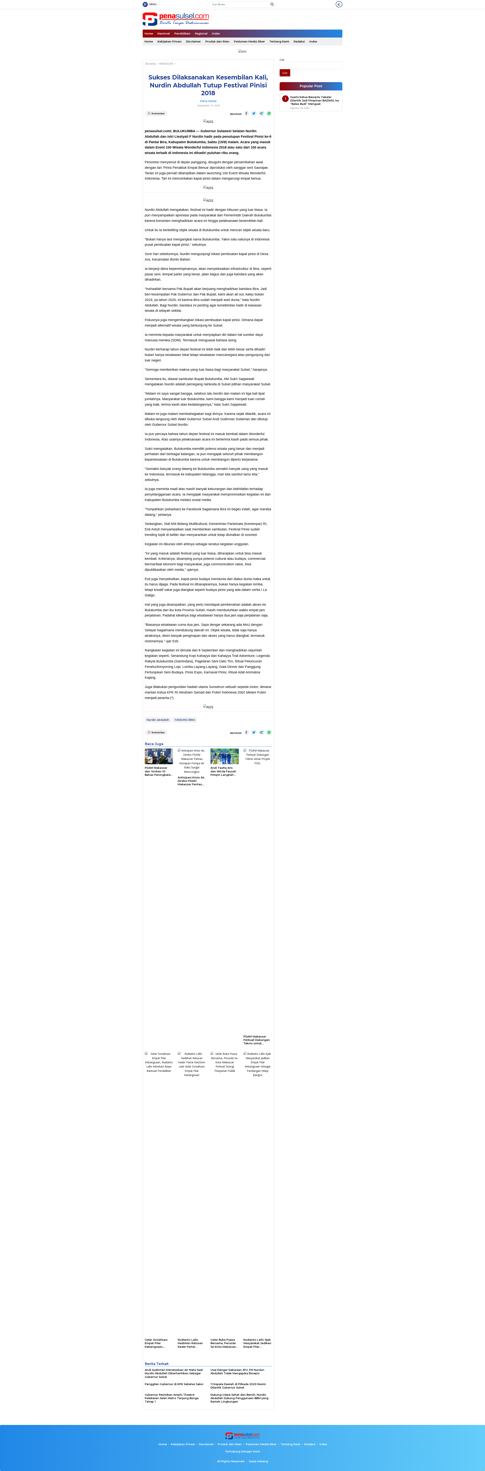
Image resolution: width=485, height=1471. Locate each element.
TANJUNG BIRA (184, 720)
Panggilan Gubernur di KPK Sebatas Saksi (174, 1384)
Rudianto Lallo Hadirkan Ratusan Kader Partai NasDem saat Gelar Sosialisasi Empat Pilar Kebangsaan (191, 1343)
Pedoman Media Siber (249, 41)
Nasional (163, 33)
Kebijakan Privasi (169, 41)
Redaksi (299, 41)
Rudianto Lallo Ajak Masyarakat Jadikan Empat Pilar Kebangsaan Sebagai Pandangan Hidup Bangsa (257, 1343)
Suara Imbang (258, 1461)
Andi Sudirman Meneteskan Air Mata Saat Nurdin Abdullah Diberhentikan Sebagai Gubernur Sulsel (174, 1373)
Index (216, 33)
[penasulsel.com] (176, 19)
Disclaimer (193, 41)
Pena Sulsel (208, 101)
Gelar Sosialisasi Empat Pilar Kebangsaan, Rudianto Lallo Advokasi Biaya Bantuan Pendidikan (156, 1343)
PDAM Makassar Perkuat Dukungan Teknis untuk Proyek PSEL (256, 1040)
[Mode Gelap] (339, 4)
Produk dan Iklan (217, 41)
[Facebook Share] (246, 113)
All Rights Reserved (230, 1461)
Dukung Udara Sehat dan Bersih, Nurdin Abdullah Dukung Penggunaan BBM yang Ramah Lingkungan (239, 1398)
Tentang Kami (279, 41)
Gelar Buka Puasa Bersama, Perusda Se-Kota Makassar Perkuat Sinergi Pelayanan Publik (223, 1343)
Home (149, 33)
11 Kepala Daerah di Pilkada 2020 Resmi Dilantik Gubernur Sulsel (238, 1385)
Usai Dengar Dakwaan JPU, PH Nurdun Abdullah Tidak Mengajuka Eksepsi (237, 1371)
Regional (201, 33)
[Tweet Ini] (254, 113)
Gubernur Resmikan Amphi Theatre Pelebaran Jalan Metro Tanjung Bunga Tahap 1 (172, 1398)
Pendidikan (182, 33)
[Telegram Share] (261, 113)
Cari (282, 59)
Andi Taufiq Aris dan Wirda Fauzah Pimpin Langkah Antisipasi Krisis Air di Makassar (223, 771)
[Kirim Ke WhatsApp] (269, 113)
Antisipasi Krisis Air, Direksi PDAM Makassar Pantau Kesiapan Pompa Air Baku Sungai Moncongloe (191, 781)
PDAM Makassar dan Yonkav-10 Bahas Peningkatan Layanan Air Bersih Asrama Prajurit (158, 771)
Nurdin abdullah (158, 720)
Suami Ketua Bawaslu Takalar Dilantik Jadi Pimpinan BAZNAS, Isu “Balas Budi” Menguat (314, 100)
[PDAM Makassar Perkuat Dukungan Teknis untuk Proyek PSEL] (257, 890)
